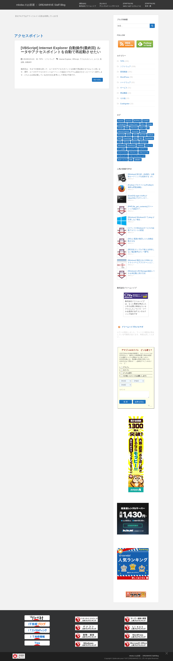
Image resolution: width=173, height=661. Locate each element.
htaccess (134, 128)
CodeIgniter (125, 103)
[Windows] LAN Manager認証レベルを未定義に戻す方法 (141, 272)
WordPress (124, 77)
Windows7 (143, 142)
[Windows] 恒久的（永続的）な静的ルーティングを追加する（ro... (141, 175)
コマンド (149, 145)
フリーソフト (122, 152)
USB (119, 142)
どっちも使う (127, 373)
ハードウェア (125, 82)
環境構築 (123, 72)
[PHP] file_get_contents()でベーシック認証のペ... (140, 207)
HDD (127, 128)
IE (148, 128)
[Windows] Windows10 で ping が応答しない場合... (141, 218)
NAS (135, 135)
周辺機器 (123, 93)
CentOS (146, 121)
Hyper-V (142, 128)
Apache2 (129, 121)
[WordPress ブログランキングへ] (136, 636)
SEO (140, 138)
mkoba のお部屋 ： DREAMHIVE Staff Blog (40, 4)
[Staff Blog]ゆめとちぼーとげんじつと (132, 5)
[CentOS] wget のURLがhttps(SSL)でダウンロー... (138, 197)
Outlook (150, 135)
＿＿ (150, 405)
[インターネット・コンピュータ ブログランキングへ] (86, 619)
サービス (123, 88)
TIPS (41, 59)
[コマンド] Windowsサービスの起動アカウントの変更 (141, 229)
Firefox (149, 124)
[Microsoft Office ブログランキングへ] (136, 644)
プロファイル (143, 152)
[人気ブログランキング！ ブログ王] (136, 594)
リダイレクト (122, 156)
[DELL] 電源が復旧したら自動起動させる (140, 240)
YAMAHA (140, 145)
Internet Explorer (65, 59)
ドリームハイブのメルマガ (132, 327)
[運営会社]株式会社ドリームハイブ (87, 5)
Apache (120, 121)
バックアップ (132, 149)
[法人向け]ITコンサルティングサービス (109, 5)
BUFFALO (137, 121)
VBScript (75, 59)
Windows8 (121, 145)
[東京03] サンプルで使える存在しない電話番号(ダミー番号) (141, 250)
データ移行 (122, 149)
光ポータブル (122, 160)
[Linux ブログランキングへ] (136, 627)
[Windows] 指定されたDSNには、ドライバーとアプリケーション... (141, 261)
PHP (119, 138)
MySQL (128, 135)
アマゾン (126, 367)
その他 (123, 98)
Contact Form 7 (133, 124)
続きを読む (97, 80)
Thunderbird (149, 138)
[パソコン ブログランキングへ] (86, 627)
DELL (143, 124)
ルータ (96, 59)
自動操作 (28, 62)
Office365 (142, 135)
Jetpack (143, 131)
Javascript (135, 131)
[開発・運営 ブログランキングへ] (86, 636)
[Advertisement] (61, 24)
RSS (135, 138)
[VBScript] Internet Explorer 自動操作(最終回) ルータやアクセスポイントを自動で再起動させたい (61, 50)
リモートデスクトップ (137, 156)
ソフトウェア (49, 59)
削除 (130, 160)
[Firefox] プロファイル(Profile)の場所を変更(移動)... (141, 186)
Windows (135, 142)
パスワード (143, 149)
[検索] (152, 26)
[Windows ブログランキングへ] (86, 644)
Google (120, 128)
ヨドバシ (126, 370)
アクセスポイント (86, 59)
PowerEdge (127, 138)
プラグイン (133, 152)
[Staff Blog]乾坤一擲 (150, 5)
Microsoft (121, 135)
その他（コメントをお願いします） (135, 376)
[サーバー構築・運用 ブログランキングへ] (136, 619)
